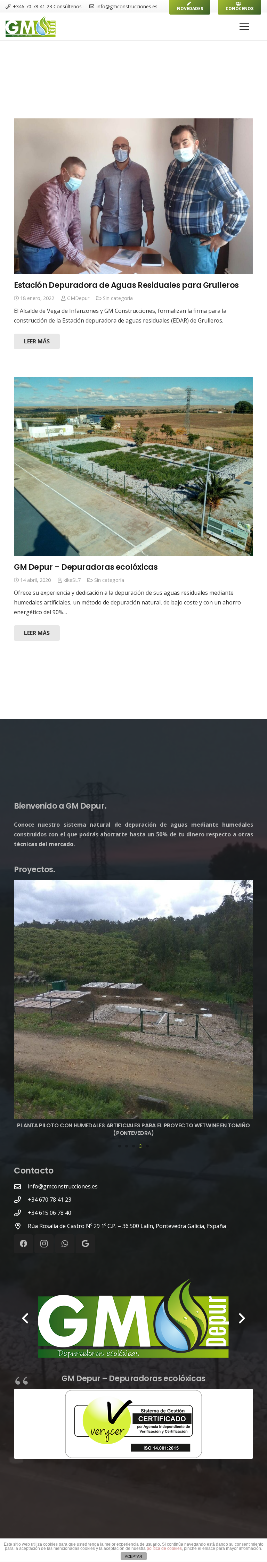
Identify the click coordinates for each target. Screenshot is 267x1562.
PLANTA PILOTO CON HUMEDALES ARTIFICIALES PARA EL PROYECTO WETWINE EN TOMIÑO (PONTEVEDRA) (133, 1129)
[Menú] (244, 26)
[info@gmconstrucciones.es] (21, 1186)
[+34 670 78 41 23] (21, 1199)
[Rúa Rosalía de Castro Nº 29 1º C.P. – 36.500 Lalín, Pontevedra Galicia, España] (21, 1226)
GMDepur (78, 298)
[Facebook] (23, 1243)
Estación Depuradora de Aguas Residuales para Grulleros (126, 285)
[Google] (85, 1243)
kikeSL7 (72, 580)
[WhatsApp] (64, 1243)
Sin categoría (118, 298)
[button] (119, 1146)
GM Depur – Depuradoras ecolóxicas (85, 567)
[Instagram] (44, 1243)
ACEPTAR (133, 1556)
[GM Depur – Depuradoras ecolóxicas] (133, 466)
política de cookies (164, 1548)
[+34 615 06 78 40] (21, 1213)
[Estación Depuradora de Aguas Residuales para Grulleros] (133, 196)
